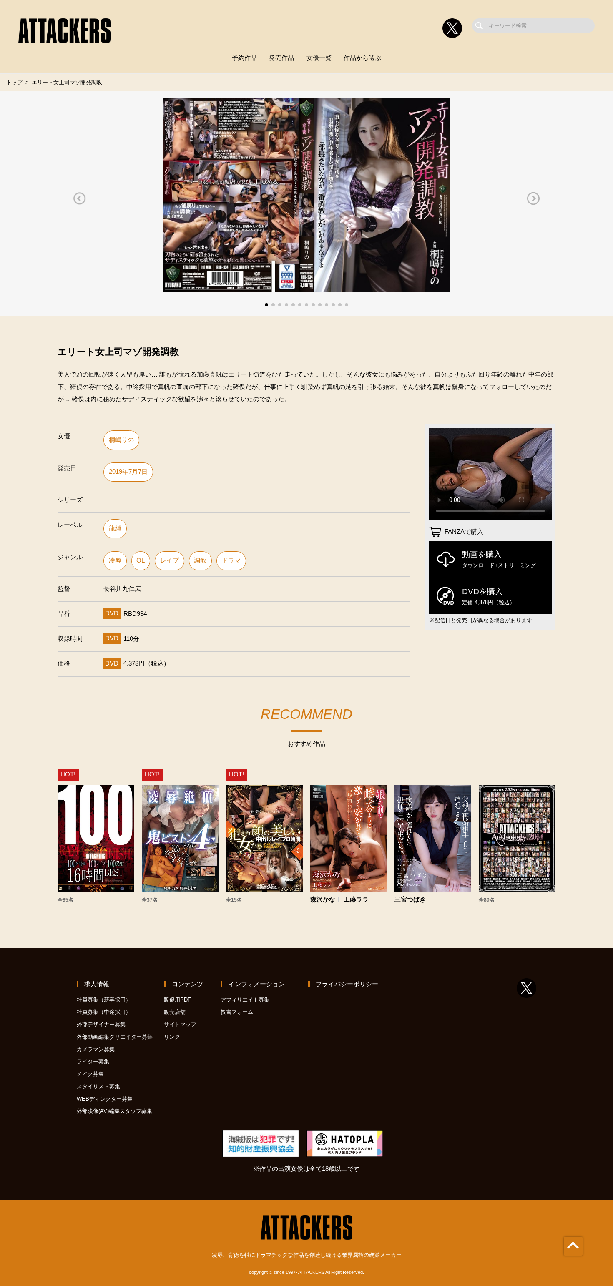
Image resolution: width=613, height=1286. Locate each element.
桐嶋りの (121, 440)
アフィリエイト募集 (245, 1000)
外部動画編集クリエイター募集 (115, 1037)
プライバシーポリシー (347, 984)
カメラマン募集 (96, 1049)
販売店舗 (175, 1012)
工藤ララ (356, 900)
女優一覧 (319, 58)
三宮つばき (410, 900)
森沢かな (322, 900)
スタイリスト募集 (98, 1086)
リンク (172, 1037)
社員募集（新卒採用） (104, 1000)
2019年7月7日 (128, 471)
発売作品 (281, 58)
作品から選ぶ (362, 58)
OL (140, 560)
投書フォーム (237, 1012)
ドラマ (231, 560)
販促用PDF (177, 1000)
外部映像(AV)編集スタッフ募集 (114, 1111)
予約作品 (244, 58)
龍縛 (115, 528)
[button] (79, 198)
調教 (200, 560)
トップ (14, 82)
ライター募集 (93, 1061)
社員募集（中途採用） (104, 1012)
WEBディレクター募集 (105, 1099)
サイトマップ (180, 1024)
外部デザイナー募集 (101, 1024)
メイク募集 (90, 1074)
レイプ (169, 560)
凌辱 (115, 560)
